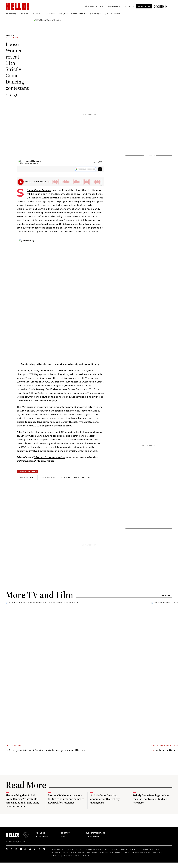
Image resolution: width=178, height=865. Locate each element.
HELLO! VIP (115, 14)
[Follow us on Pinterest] (35, 849)
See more (165, 595)
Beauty (62, 14)
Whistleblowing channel (125, 849)
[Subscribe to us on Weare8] (39, 849)
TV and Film (13, 38)
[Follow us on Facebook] (11, 849)
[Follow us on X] (16, 849)
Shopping (94, 14)
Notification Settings (62, 852)
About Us (40, 833)
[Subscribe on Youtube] (25, 849)
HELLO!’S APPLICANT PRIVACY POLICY (142, 852)
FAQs (63, 837)
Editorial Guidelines (111, 852)
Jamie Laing (25, 477)
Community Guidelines (97, 849)
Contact (65, 833)
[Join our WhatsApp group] (44, 849)
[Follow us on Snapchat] (30, 849)
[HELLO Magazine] (17, 6)
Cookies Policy (75, 849)
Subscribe (144, 6)
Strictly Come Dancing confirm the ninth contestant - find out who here (151, 798)
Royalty (24, 14)
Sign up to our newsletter (49, 457)
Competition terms (87, 852)
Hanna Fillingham (33, 161)
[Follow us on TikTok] (21, 849)
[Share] (100, 169)
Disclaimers (57, 849)
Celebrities (11, 14)
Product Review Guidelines (77, 856)
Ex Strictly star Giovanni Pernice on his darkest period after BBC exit (45, 750)
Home (9, 35)
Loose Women (50, 197)
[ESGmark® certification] (24, 834)
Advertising (42, 837)
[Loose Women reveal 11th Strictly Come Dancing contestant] (160, 6)
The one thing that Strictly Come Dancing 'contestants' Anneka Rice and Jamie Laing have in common (22, 800)
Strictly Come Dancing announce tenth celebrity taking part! (105, 798)
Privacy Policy (149, 849)
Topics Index (92, 837)
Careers (55, 856)
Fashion (37, 14)
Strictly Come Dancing (39, 190)
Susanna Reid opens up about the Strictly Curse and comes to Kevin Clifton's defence (66, 798)
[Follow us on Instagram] (7, 849)
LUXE (106, 14)
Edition (113, 6)
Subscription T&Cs (94, 833)
